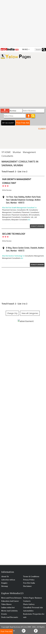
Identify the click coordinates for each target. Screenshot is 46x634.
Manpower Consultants (19, 220)
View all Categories (29, 313)
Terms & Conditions (31, 576)
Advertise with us (8, 579)
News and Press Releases (11, 598)
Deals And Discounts (9, 617)
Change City (12, 313)
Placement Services (9, 210)
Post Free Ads (22, 122)
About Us (5, 576)
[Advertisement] (23, 23)
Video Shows (6, 604)
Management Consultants (11, 217)
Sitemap (4, 586)
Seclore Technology (13, 233)
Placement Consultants (20, 215)
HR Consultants (34, 215)
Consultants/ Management (34, 256)
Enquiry (4, 583)
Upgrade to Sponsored (37, 226)
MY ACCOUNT (8, 123)
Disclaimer (27, 586)
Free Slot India (29, 583)
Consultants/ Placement (21, 212)
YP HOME (6, 152)
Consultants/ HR (22, 210)
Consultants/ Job (27, 217)
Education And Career (10, 601)
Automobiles (28, 610)
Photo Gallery (28, 604)
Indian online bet (8, 607)
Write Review (6, 190)
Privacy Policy (28, 579)
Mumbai (17, 152)
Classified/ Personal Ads (33, 607)
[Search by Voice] (28, 116)
